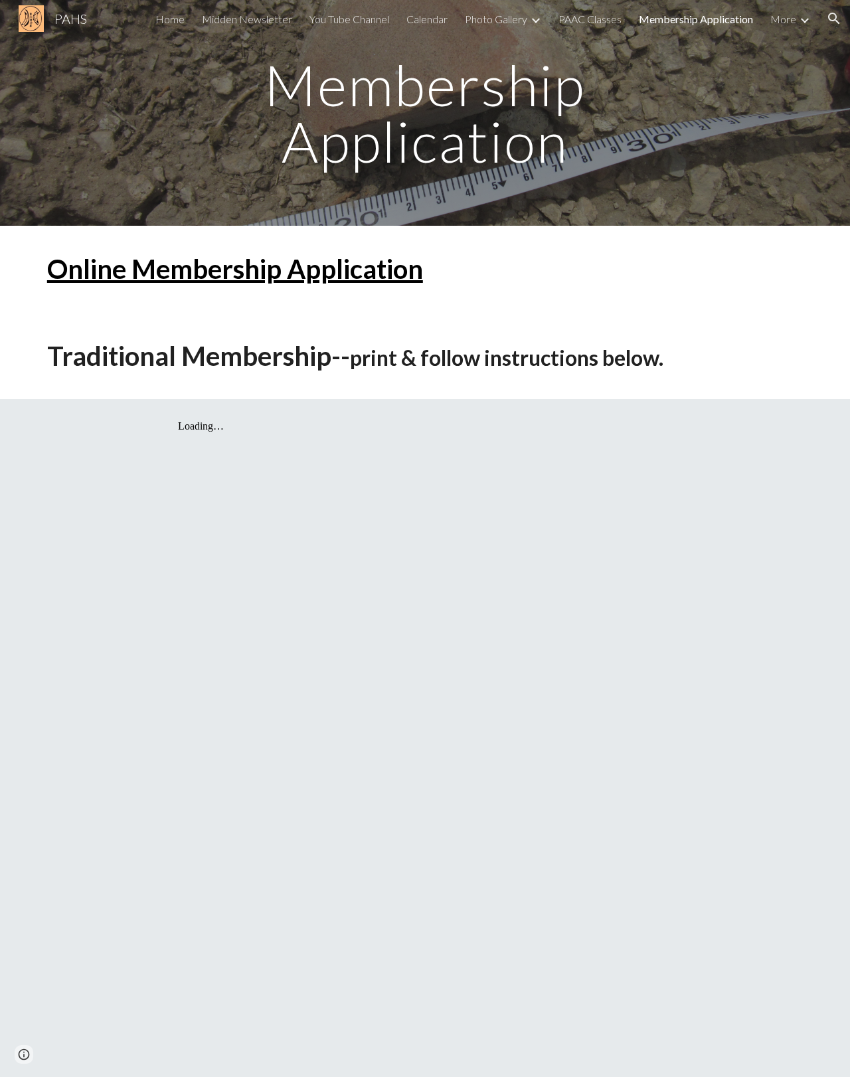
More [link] (783, 19)
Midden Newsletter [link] (247, 19)
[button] (834, 19)
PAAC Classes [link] (590, 19)
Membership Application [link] (696, 19)
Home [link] (170, 19)
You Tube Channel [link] (349, 19)
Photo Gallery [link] (496, 19)
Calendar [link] (427, 19)
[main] (425, 113)
